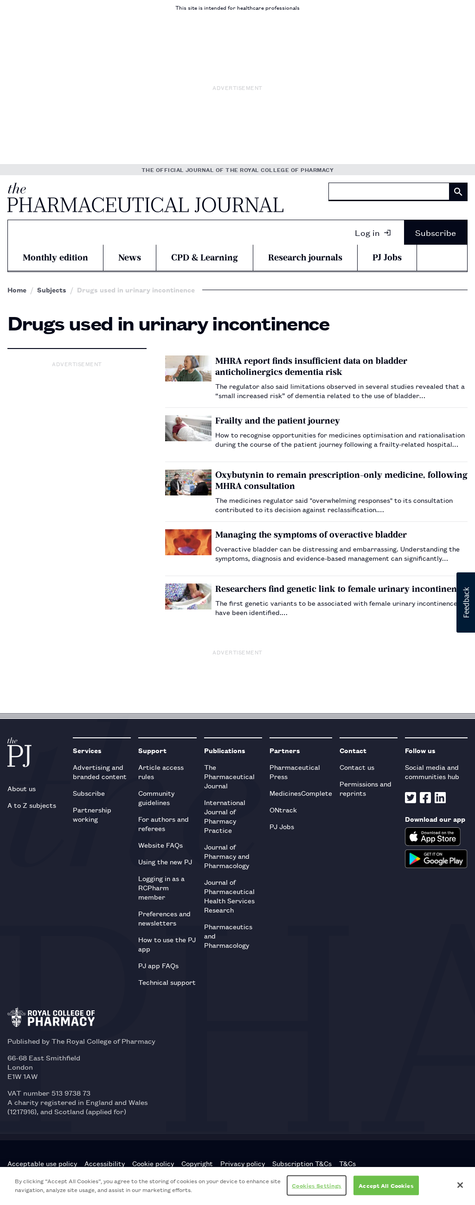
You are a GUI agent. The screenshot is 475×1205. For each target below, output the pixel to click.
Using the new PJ (165, 861)
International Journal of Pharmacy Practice (224, 816)
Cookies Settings (316, 1185)
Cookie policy (153, 1163)
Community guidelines (156, 797)
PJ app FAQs (158, 965)
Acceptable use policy (42, 1163)
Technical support (167, 982)
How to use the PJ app (167, 943)
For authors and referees (163, 823)
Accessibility (104, 1163)
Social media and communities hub (432, 771)
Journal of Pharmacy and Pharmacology (227, 856)
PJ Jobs (387, 257)
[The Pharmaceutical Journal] (145, 197)
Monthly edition (55, 257)
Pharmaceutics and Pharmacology (228, 935)
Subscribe (435, 232)
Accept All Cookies (386, 1185)
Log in (367, 232)
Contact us (357, 767)
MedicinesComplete (301, 793)
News (129, 257)
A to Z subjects (31, 805)
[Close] (460, 1185)
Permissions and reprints (366, 788)
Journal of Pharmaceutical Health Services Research (229, 895)
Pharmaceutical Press (295, 771)
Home (16, 289)
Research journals (305, 257)
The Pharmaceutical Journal (229, 776)
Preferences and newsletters (164, 917)
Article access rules (161, 771)
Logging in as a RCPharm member (161, 887)
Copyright (197, 1163)
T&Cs (347, 1163)
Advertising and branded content (100, 771)
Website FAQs (160, 845)
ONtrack (283, 809)
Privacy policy (242, 1163)
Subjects (51, 289)
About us (21, 788)
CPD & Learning (204, 257)
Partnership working (92, 814)
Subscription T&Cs (302, 1163)
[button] (465, 602)
